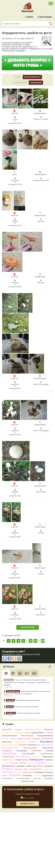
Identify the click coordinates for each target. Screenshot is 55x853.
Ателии (27, 733)
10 (30, 640)
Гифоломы (7, 759)
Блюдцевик (36, 739)
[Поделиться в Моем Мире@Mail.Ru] (19, 658)
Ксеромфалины (23, 778)
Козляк (4, 775)
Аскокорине (7, 732)
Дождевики (8, 765)
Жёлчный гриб (21, 769)
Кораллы (36, 775)
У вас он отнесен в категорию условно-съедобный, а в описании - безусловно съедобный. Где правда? (26, 682)
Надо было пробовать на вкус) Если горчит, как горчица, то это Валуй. (27, 692)
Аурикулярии (37, 732)
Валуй (16, 745)
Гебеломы (36, 750)
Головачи (49, 760)
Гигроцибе (28, 753)
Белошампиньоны (45, 735)
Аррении (48, 729)
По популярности (32, 77)
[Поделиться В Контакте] (5, 658)
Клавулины (39, 772)
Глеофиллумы (21, 759)
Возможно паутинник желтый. (28, 700)
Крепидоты (7, 778)
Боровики (46, 741)
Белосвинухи (27, 735)
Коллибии (15, 775)
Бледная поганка (24, 739)
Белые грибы (9, 738)
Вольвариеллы (10, 747)
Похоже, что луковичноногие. (27, 706)
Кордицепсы (47, 775)
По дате (17, 77)
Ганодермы (21, 750)
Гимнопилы (8, 756)
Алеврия (18, 729)
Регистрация (45, 17)
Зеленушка (48, 769)
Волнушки (32, 745)
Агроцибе (6, 729)
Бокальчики (47, 738)
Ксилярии (48, 778)
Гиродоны (36, 756)
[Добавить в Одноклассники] (14, 658)
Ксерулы (37, 778)
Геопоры (49, 750)
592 (43, 640)
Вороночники (30, 747)
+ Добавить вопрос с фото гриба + (27, 62)
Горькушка (14, 763)
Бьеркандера (7, 745)
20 (35, 640)
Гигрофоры (9, 753)
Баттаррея (49, 733)
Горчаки (5, 763)
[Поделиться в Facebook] (10, 658)
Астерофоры (18, 732)
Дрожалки (38, 766)
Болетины (7, 741)
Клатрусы (49, 772)
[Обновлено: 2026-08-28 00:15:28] (50, 666)
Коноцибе (27, 775)
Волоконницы (45, 744)
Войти (30, 17)
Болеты (33, 741)
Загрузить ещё (27, 627)
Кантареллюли (28, 772)
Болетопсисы (20, 742)
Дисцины (49, 763)
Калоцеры (17, 772)
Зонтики (7, 772)
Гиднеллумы (46, 753)
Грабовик (22, 763)
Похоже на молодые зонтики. (29, 713)
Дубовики (48, 766)
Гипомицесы (23, 756)
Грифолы (31, 763)
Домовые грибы (24, 766)
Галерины (7, 750)
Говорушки (36, 759)
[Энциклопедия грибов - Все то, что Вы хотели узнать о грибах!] (27, 8)
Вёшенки (48, 747)
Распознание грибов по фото (25, 789)
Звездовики (35, 768)
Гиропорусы (47, 756)
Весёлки (23, 744)
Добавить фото (27, 804)
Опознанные (36, 82)
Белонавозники (9, 735)
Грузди (40, 762)
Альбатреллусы (33, 729)
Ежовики (7, 769)
